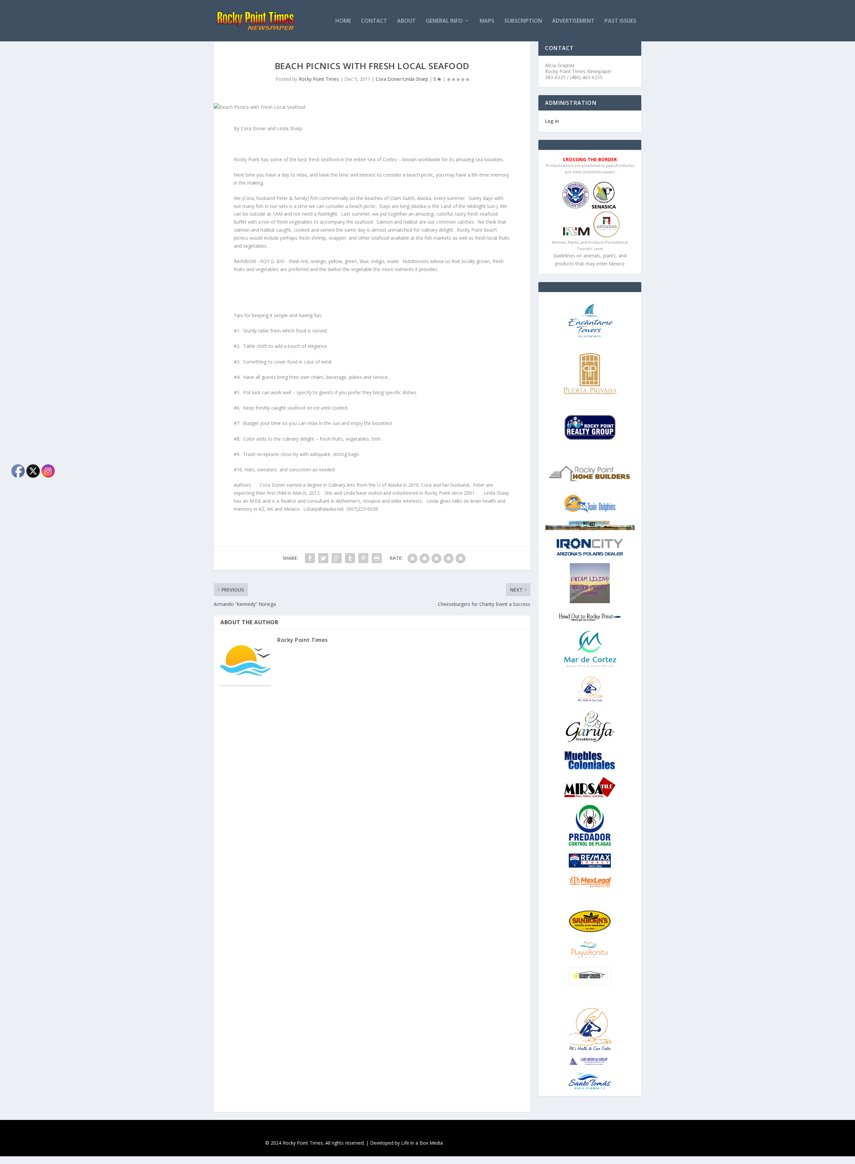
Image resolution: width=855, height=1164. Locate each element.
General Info (444, 21)
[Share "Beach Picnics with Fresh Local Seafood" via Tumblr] (350, 558)
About (406, 21)
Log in (552, 121)
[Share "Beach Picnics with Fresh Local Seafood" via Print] (376, 558)
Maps (487, 21)
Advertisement (573, 21)
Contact (374, 21)
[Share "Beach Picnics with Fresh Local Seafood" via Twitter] (323, 558)
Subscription (523, 21)
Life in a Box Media (422, 1143)
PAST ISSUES (620, 21)
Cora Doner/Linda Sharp (402, 79)
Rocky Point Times (319, 79)
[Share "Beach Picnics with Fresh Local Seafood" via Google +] (336, 558)
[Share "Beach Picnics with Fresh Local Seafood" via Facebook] (310, 558)
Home (343, 21)
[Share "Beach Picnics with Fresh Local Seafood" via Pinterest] (363, 558)
